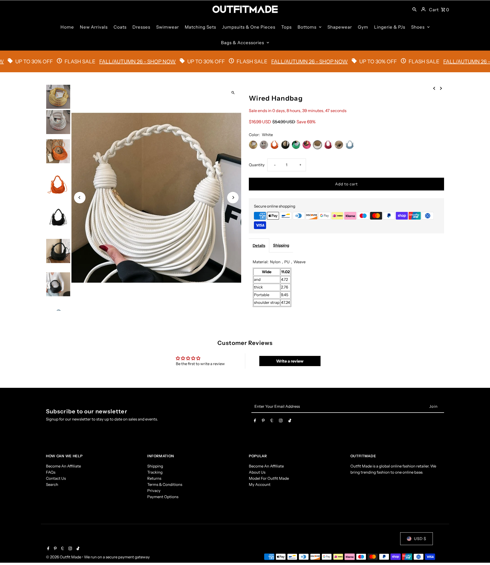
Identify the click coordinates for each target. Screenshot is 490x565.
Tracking (155, 472)
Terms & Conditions (164, 484)
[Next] (233, 197)
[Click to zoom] (233, 93)
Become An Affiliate (63, 466)
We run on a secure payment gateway (117, 557)
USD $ (420, 538)
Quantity (257, 164)
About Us (257, 472)
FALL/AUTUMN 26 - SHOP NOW (117, 61)
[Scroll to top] (479, 551)
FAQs (50, 472)
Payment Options (162, 496)
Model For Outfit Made (269, 478)
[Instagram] (281, 421)
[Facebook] (255, 421)
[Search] (414, 9)
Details (259, 245)
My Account (260, 484)
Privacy (154, 490)
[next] (441, 88)
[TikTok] (289, 421)
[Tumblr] (272, 421)
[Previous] (79, 197)
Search (52, 484)
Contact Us (56, 478)
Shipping (281, 245)
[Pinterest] (263, 421)
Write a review (289, 361)
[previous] (434, 88)
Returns (154, 478)
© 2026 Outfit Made (64, 557)
